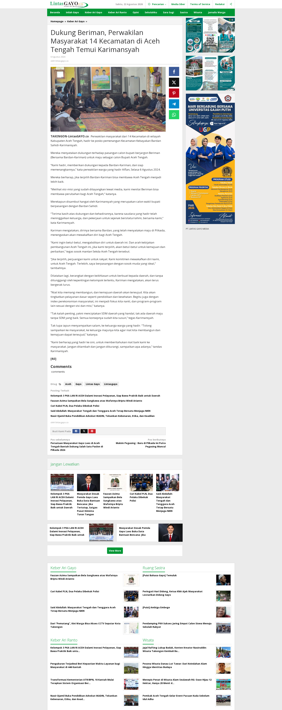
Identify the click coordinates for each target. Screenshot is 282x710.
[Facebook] (76, 431)
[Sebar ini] (174, 71)
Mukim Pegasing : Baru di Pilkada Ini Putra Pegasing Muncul (140, 443)
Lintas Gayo (93, 384)
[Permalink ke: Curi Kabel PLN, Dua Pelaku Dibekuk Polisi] (141, 482)
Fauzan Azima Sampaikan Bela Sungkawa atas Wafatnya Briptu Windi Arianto (96, 400)
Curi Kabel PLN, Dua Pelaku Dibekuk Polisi (75, 405)
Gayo (78, 384)
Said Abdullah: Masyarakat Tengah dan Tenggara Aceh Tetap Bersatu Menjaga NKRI (100, 410)
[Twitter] (84, 431)
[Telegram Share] (174, 103)
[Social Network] (231, 4)
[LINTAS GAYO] (69, 4)
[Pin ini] (174, 93)
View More (115, 550)
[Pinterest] (92, 431)
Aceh (68, 384)
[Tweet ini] (174, 82)
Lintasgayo (110, 384)
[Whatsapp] (174, 114)
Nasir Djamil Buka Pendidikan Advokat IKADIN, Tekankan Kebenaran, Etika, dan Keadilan (103, 415)
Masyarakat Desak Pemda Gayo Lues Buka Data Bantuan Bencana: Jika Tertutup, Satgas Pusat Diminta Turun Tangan (88, 504)
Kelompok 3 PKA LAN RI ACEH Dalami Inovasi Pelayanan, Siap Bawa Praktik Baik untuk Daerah (105, 395)
